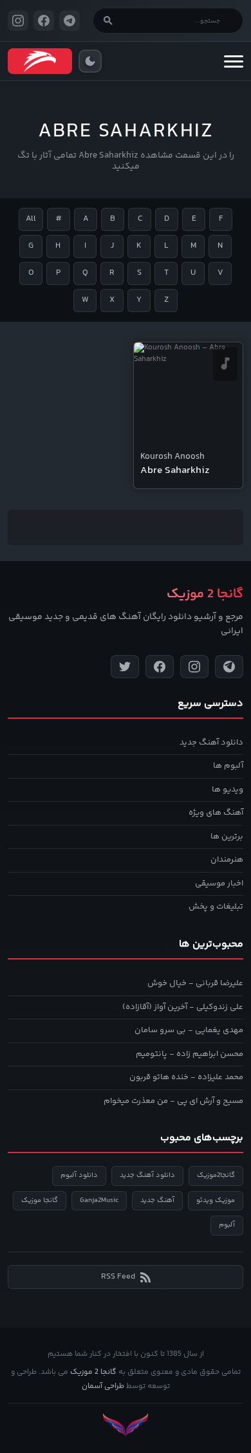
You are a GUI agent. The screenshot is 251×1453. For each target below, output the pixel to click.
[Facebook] (159, 666)
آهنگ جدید (157, 1200)
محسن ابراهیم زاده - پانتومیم (189, 1054)
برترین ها (226, 836)
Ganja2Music (99, 1200)
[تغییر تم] (90, 61)
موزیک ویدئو (215, 1200)
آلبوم (227, 1224)
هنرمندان (226, 859)
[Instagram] (194, 666)
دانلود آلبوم (79, 1175)
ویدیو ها (227, 789)
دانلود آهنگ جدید (211, 742)
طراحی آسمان (103, 1386)
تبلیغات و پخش (216, 906)
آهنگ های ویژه (216, 812)
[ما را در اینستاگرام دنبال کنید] (18, 20)
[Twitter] (125, 666)
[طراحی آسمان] (125, 1425)
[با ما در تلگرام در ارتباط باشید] (69, 20)
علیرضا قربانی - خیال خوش (195, 983)
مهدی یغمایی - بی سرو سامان (189, 1030)
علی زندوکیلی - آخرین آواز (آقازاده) (182, 1007)
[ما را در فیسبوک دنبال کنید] (43, 20)
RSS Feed (118, 1276)
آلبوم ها (228, 765)
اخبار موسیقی (219, 883)
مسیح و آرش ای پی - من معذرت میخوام (173, 1101)
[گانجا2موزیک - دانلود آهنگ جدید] (40, 61)
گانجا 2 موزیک (93, 1372)
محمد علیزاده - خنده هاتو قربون (186, 1077)
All (31, 218)
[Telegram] (229, 666)
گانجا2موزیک (216, 1175)
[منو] (233, 61)
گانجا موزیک (39, 1200)
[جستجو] (108, 20)
